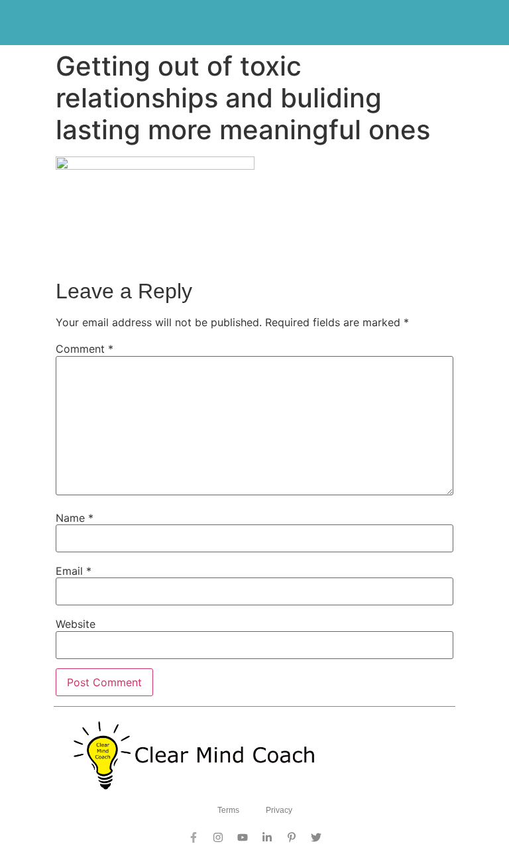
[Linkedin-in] (267, 837)
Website (75, 624)
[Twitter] (316, 837)
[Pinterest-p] (291, 837)
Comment (84, 348)
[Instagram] (218, 837)
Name (74, 518)
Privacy (279, 810)
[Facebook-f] (193, 837)
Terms (228, 810)
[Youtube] (242, 837)
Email (73, 571)
